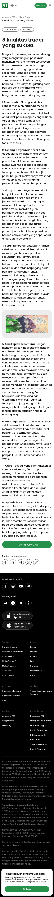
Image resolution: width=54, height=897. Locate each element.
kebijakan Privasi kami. (36, 882)
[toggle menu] (50, 5)
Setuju (27, 889)
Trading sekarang (27, 544)
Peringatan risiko (10, 851)
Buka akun (40, 5)
